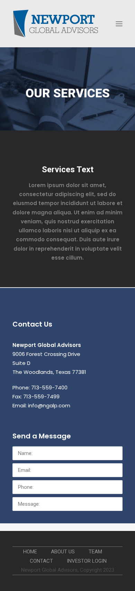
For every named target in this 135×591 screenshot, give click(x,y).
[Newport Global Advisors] (55, 23)
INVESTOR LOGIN (87, 561)
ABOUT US (63, 552)
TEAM (95, 552)
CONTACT (41, 561)
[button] (119, 23)
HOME (30, 552)
